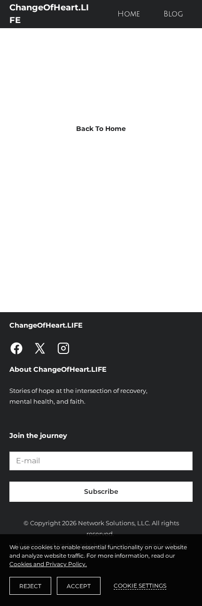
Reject (30, 586)
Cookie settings (140, 585)
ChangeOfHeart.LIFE (49, 13)
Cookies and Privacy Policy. (48, 564)
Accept (79, 586)
